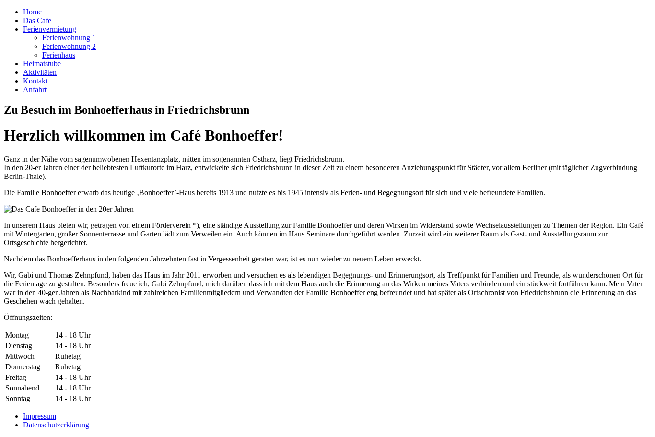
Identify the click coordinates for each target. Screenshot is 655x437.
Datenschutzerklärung (56, 425)
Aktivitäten (40, 72)
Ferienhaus (58, 55)
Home (32, 12)
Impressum (39, 416)
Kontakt (35, 81)
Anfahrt (35, 89)
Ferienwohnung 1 (69, 38)
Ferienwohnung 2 (69, 46)
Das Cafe (37, 20)
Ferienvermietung (49, 29)
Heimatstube (42, 63)
